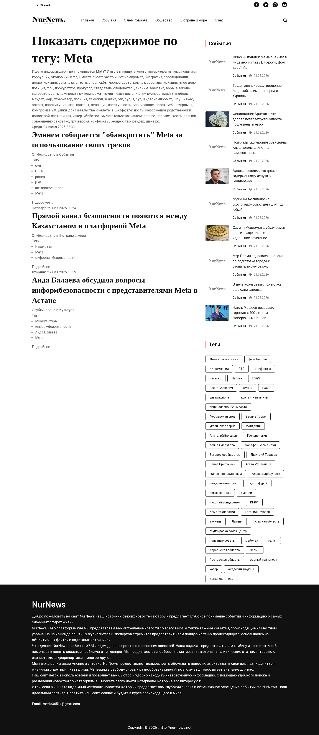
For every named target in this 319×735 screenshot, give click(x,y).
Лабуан (237, 378)
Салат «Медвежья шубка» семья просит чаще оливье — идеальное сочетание (259, 233)
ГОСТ (266, 388)
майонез (251, 540)
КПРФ (254, 502)
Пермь (254, 550)
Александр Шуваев (266, 473)
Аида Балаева (46, 332)
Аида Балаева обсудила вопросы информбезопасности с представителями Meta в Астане (115, 290)
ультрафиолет (220, 397)
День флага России (224, 359)
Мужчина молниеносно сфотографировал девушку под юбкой (258, 204)
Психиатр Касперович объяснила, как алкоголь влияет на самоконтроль (260, 147)
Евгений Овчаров (257, 512)
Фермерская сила (222, 416)
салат (272, 540)
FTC (242, 369)
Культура (66, 310)
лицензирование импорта (228, 407)
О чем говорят (136, 20)
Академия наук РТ (241, 569)
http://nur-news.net (176, 727)
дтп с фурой (258, 483)
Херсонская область (225, 550)
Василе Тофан (256, 416)
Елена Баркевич (221, 388)
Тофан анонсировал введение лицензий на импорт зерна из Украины (257, 91)
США (39, 171)
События (109, 20)
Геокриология (257, 435)
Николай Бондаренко (225, 502)
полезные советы (222, 540)
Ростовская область (225, 559)
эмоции (246, 493)
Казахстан (43, 247)
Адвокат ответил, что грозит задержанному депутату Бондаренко (255, 176)
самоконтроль (220, 493)
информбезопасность (53, 327)
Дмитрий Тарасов (264, 454)
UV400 (247, 388)
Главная (87, 20)
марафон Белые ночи (260, 445)
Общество (164, 20)
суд (38, 165)
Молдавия (253, 426)
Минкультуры (46, 321)
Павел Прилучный (222, 464)
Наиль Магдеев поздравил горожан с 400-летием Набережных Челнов (254, 313)
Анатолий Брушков (223, 435)
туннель (216, 521)
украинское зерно (222, 426)
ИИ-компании (219, 369)
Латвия (237, 521)
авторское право (49, 188)
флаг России (257, 359)
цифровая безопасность (55, 258)
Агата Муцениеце (258, 464)
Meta (39, 193)
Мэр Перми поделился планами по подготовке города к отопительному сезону (258, 261)
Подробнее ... (42, 202)
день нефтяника (221, 578)
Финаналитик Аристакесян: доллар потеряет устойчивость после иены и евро (257, 119)
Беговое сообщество (225, 454)
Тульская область (266, 521)
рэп (38, 182)
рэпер (40, 177)
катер (214, 569)
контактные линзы (254, 397)
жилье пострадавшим (226, 473)
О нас (219, 20)
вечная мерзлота (222, 445)
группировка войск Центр (228, 531)
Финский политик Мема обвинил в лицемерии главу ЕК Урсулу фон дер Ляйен (260, 62)
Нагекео (215, 378)
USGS (256, 378)
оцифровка (263, 369)
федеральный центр (225, 483)
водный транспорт (263, 559)
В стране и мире (193, 20)
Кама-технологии (222, 512)
